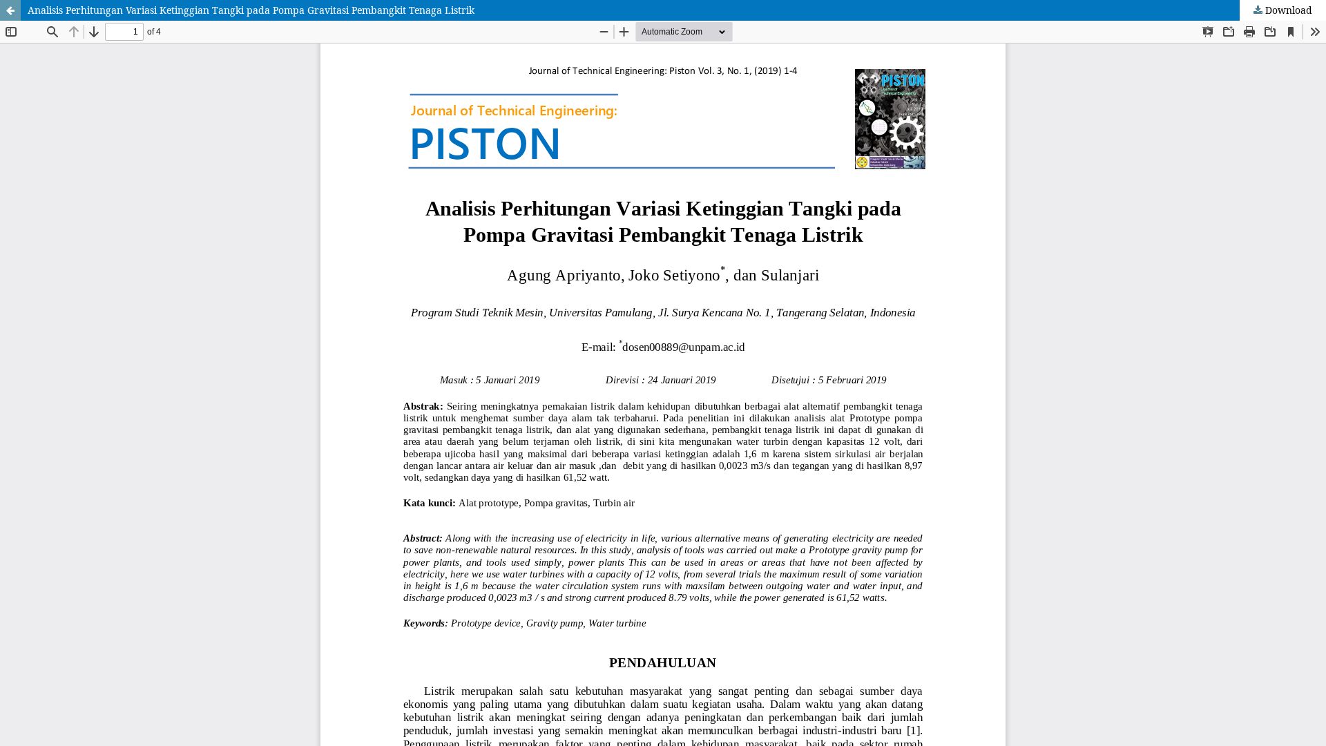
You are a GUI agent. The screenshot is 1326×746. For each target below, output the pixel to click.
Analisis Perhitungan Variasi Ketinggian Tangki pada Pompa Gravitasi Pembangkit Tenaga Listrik (251, 10)
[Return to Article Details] (10, 10)
